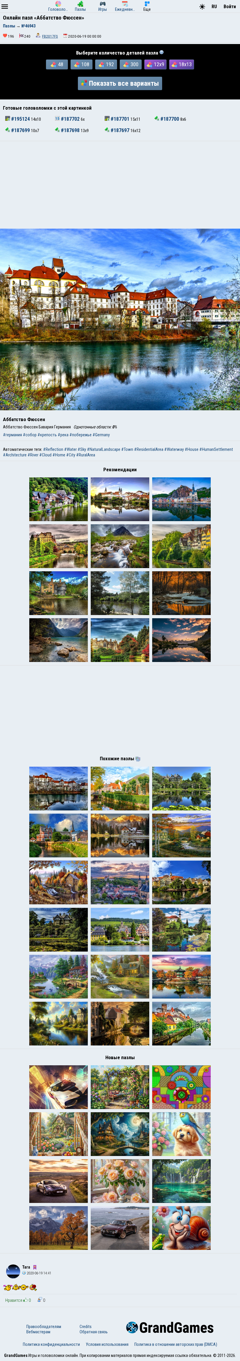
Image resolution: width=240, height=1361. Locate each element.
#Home (58, 455)
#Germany (101, 434)
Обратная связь (94, 1331)
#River (33, 455)
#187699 (20, 130)
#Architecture (15, 455)
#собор (30, 434)
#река (63, 434)
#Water (70, 449)
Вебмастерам (38, 1331)
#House (191, 449)
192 (110, 64)
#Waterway (174, 449)
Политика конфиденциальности (51, 1344)
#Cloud (45, 455)
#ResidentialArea (148, 449)
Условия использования (107, 1344)
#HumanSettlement (216, 449)
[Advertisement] (120, 185)
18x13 (185, 64)
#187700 (169, 119)
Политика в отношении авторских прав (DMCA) (175, 1344)
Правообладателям (43, 1326)
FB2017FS (50, 36)
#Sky (82, 449)
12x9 (159, 64)
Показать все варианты (124, 83)
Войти (230, 6)
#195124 (20, 119)
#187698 (70, 130)
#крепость (47, 434)
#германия (12, 434)
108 (85, 64)
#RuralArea (85, 455)
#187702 (70, 119)
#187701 (120, 119)
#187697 (120, 130)
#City (70, 455)
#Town (127, 449)
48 (60, 64)
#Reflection (53, 449)
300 (134, 64)
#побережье (80, 434)
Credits (86, 1326)
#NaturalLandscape (103, 449)
